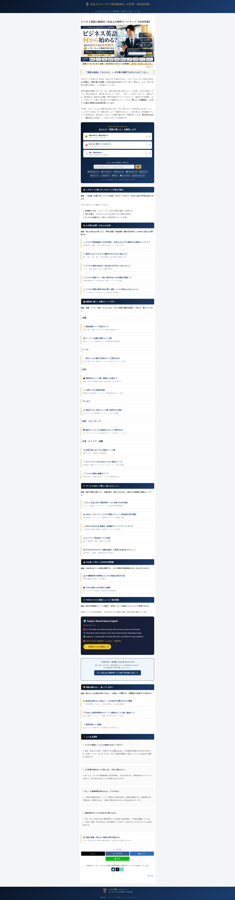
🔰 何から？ (94, 175)
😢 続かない (143, 171)
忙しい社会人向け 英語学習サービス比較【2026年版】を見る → (117, 673)
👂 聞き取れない (118, 171)
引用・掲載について (119, 897)
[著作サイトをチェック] (113, 869)
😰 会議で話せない (92, 171)
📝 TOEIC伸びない (131, 171)
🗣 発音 (114, 175)
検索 (138, 166)
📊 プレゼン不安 (124, 175)
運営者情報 (102, 897)
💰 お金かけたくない (138, 175)
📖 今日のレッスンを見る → (96, 647)
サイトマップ (110, 897)
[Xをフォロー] (117, 869)
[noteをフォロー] (122, 869)
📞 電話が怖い (104, 175)
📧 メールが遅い (106, 171)
